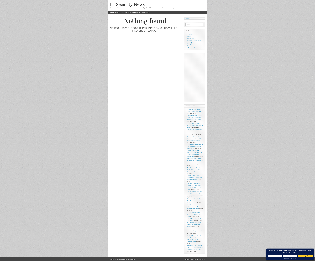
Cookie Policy (190, 38)
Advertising (145, 12)
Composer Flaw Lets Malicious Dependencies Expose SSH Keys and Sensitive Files (195, 138)
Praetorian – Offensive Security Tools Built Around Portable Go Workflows (195, 200)
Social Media (190, 46)
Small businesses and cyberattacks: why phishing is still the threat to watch (194, 206)
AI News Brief (187, 18)
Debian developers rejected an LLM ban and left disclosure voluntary (195, 146)
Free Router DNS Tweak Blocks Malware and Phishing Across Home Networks (194, 169)
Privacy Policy (190, 44)
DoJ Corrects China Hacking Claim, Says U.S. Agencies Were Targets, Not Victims (194, 117)
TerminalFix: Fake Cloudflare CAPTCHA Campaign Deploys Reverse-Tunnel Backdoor (195, 247)
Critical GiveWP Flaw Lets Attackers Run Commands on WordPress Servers (194, 177)
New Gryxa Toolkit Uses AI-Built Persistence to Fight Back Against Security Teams (195, 193)
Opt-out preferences (192, 42)
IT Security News (127, 4)
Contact (189, 36)
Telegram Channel (193, 48)
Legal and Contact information (129, 12)
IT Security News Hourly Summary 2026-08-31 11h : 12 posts (195, 125)
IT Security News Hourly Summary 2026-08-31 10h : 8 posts (194, 214)
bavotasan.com (201, 259)
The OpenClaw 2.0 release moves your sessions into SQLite (194, 224)
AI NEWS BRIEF (114, 12)
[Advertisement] (194, 77)
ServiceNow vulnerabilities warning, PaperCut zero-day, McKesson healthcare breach (194, 230)
